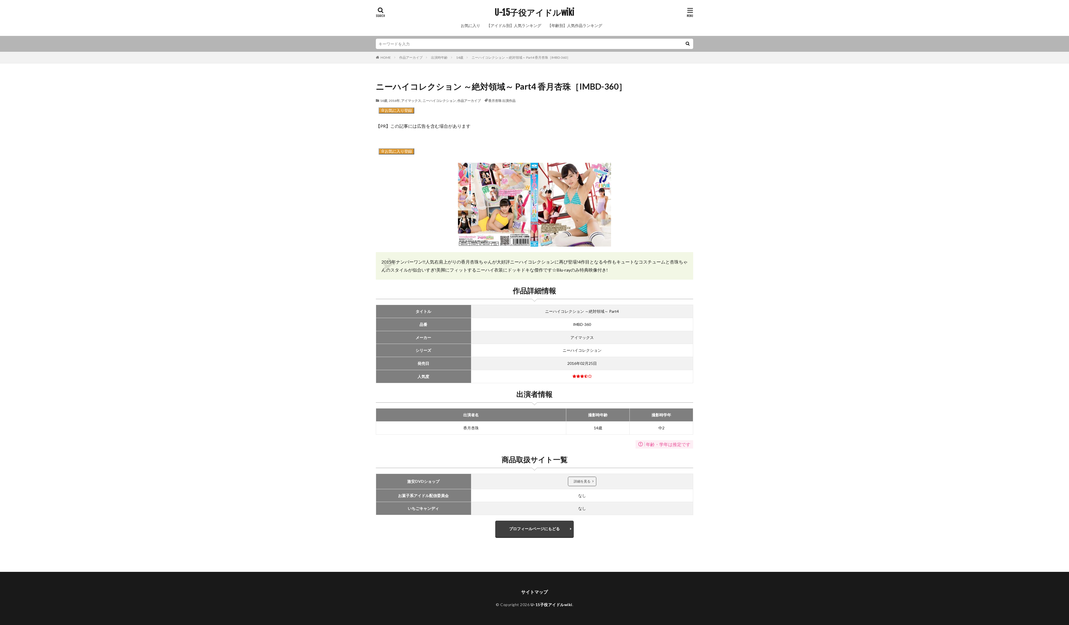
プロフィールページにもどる (534, 528)
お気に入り (470, 25)
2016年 (394, 101)
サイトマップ (534, 591)
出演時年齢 (439, 57)
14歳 (459, 57)
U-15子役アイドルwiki (534, 12)
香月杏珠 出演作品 (502, 101)
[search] (687, 44)
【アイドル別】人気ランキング (514, 25)
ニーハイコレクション (439, 101)
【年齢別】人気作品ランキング (575, 25)
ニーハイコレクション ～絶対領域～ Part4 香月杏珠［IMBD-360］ (521, 57)
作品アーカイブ (411, 57)
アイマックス (411, 101)
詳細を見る (582, 481)
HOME (386, 57)
